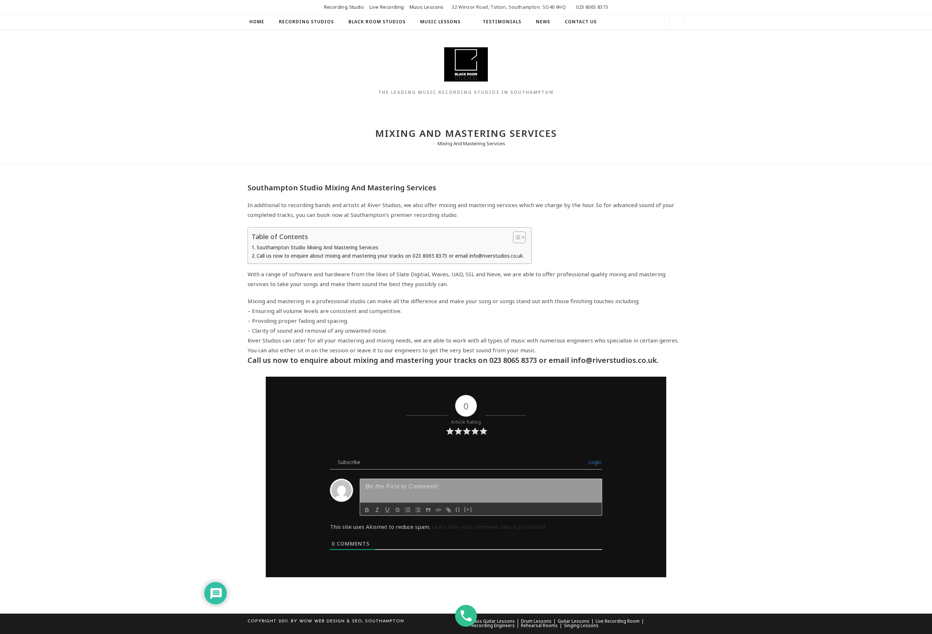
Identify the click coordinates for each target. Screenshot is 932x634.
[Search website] (677, 23)
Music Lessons (427, 7)
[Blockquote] (428, 510)
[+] (468, 509)
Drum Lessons (536, 621)
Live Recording (387, 7)
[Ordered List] (408, 510)
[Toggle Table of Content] (516, 237)
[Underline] (387, 510)
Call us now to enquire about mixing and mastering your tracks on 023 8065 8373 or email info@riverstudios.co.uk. (390, 256)
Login (594, 462)
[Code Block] (438, 510)
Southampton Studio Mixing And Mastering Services (317, 247)
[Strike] (397, 510)
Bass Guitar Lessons (493, 621)
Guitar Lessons (573, 621)
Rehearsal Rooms (539, 625)
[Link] (448, 510)
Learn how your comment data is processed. (489, 526)
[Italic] (377, 510)
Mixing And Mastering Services (471, 143)
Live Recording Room (618, 621)
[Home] (428, 143)
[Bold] (367, 510)
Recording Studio (344, 7)
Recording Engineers (493, 625)
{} (458, 509)
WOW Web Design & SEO (330, 621)
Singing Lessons (581, 625)
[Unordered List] (418, 510)
